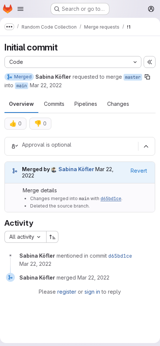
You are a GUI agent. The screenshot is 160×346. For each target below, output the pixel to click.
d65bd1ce (110, 199)
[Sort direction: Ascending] (52, 237)
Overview (21, 104)
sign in (92, 291)
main (21, 86)
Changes (118, 104)
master (133, 77)
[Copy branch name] (147, 76)
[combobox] (25, 237)
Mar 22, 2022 (46, 85)
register (66, 291)
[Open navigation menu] (20, 9)
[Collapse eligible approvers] (145, 146)
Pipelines (85, 104)
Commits (54, 104)
